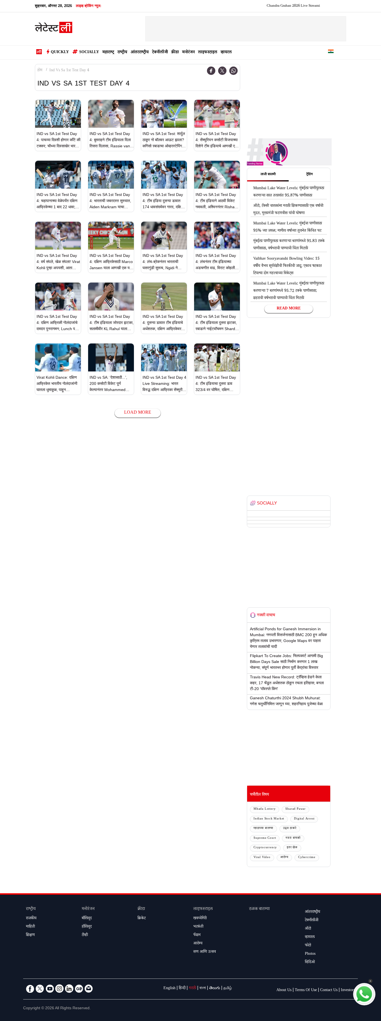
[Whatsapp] (233, 71)
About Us (283, 990)
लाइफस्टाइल (207, 52)
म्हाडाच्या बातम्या (263, 828)
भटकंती (198, 927)
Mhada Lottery (265, 809)
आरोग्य (284, 857)
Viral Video (262, 857)
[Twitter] (222, 71)
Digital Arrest (304, 819)
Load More (137, 412)
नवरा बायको (293, 838)
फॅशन (197, 935)
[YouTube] (49, 988)
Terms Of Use (306, 990)
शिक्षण (30, 935)
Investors (348, 990)
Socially (89, 52)
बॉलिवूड (87, 919)
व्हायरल (226, 52)
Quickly (60, 52)
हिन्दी (182, 989)
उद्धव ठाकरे (289, 828)
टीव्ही (85, 935)
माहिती (30, 927)
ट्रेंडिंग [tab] (309, 174)
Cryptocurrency (265, 847)
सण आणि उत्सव (204, 952)
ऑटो (308, 929)
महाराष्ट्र (108, 52)
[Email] (89, 988)
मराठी (192, 989)
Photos (310, 954)
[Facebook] (211, 71)
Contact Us (328, 990)
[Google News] (79, 988)
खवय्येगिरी (200, 919)
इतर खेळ (292, 847)
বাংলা (202, 989)
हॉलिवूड (87, 927)
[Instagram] (59, 988)
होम (39, 71)
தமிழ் (227, 989)
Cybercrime (306, 857)
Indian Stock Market (269, 819)
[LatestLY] (53, 29)
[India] (331, 52)
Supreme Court (265, 838)
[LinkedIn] (69, 988)
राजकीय (31, 919)
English (169, 989)
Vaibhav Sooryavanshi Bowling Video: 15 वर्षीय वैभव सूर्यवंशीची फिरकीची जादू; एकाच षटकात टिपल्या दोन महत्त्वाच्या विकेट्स (287, 266)
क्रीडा (175, 52)
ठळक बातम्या (259, 909)
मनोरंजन (188, 52)
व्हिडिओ (310, 963)
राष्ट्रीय (122, 52)
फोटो (308, 946)
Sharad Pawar (295, 809)
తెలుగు (214, 989)
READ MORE (289, 309)
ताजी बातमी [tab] (268, 174)
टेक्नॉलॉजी (160, 52)
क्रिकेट (142, 919)
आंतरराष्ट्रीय (140, 52)
